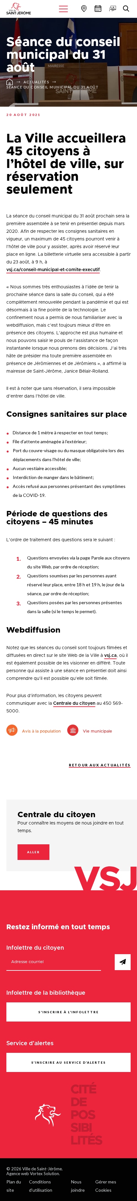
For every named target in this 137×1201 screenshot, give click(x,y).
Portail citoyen (112, 8)
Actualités (36, 82)
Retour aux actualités (100, 765)
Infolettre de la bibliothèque (45, 993)
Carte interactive (83, 8)
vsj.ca (110, 655)
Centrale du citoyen (74, 703)
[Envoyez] (123, 962)
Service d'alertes (30, 1043)
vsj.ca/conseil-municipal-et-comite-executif (53, 270)
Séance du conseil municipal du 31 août (52, 87)
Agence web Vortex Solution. (33, 1173)
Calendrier (97, 8)
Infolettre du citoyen (35, 948)
